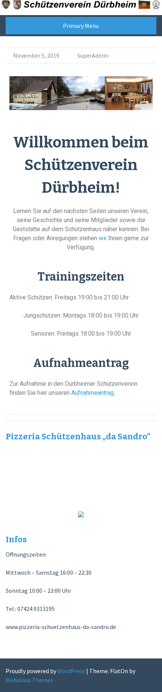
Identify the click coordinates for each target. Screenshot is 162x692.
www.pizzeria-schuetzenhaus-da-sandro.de (61, 627)
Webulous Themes (29, 680)
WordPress (71, 671)
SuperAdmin (93, 55)
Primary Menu (81, 25)
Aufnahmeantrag (92, 392)
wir (103, 238)
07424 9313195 (36, 608)
